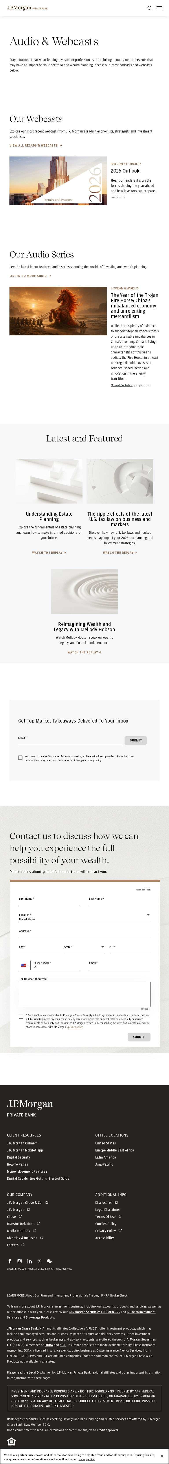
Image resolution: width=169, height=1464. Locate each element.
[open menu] (159, 8)
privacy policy (94, 760)
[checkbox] (20, 758)
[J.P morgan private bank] (27, 8)
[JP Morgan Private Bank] (30, 1114)
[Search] (149, 8)
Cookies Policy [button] (105, 1224)
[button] (25, 965)
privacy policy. (86, 1459)
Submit (139, 1037)
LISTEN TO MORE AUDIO (28, 276)
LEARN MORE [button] (15, 1295)
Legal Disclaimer (40, 1372)
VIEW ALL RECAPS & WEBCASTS (34, 145)
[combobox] (85, 933)
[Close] (162, 1456)
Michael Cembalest (121, 385)
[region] (84, 1456)
